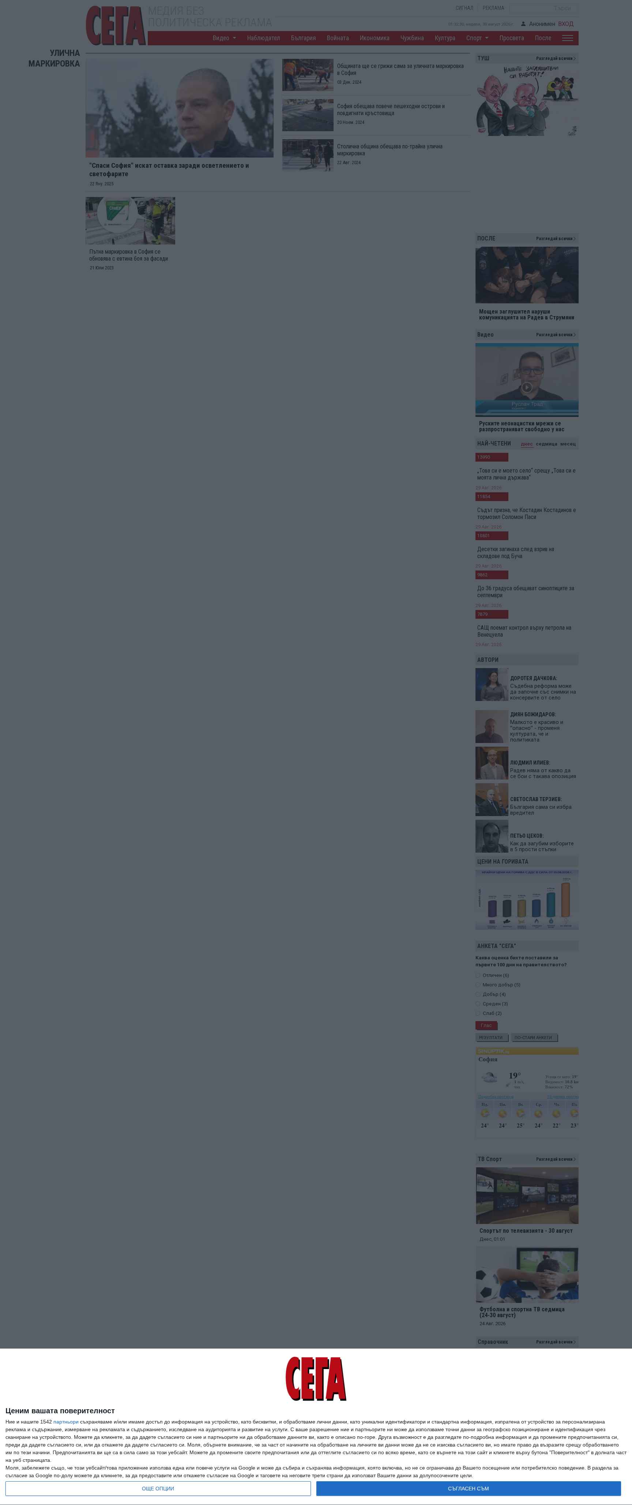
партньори (66, 1421)
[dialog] (316, 1427)
